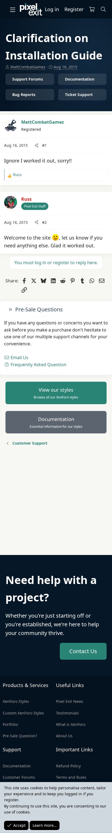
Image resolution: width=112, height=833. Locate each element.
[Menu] (12, 9)
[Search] (103, 9)
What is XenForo (70, 724)
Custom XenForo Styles (23, 713)
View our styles (56, 393)
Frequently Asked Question (38, 365)
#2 (44, 222)
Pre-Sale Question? (20, 735)
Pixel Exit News (69, 701)
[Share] (36, 145)
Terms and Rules (71, 777)
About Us (64, 735)
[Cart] (92, 9)
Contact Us (83, 651)
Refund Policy (68, 765)
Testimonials (67, 713)
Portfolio (10, 724)
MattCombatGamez (27, 66)
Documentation (56, 422)
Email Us (19, 357)
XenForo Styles (16, 701)
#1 (44, 145)
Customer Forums (19, 777)
